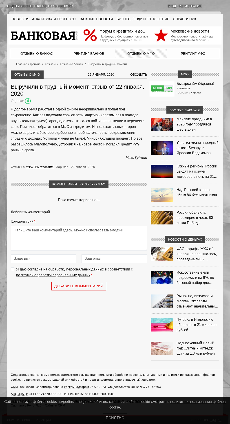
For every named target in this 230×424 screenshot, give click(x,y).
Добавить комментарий (78, 286)
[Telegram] (221, 6)
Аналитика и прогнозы (54, 19)
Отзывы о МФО (141, 53)
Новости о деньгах (185, 239)
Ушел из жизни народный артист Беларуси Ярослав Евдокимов (198, 148)
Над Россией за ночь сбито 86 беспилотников (197, 192)
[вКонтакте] (209, 6)
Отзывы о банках (36, 53)
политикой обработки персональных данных (53, 275)
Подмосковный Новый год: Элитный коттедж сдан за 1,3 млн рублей (196, 348)
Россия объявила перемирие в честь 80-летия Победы (195, 218)
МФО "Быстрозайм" (40, 167)
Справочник (184, 19)
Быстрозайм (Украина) (195, 84)
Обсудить (138, 74)
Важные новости (96, 19)
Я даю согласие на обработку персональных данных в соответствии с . (74, 272)
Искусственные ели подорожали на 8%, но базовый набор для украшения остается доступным (195, 277)
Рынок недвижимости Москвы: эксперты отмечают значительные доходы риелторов (197, 301)
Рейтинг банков (89, 53)
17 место (195, 93)
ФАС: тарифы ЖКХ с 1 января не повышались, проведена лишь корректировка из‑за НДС (198, 254)
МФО (185, 74)
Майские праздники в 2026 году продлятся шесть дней (194, 124)
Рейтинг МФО (193, 53)
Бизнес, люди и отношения (143, 19)
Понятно (115, 418)
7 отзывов (183, 88)
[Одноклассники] (215, 6)
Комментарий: (23, 221)
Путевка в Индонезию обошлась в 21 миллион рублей (197, 325)
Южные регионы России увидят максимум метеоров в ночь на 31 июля (197, 171)
